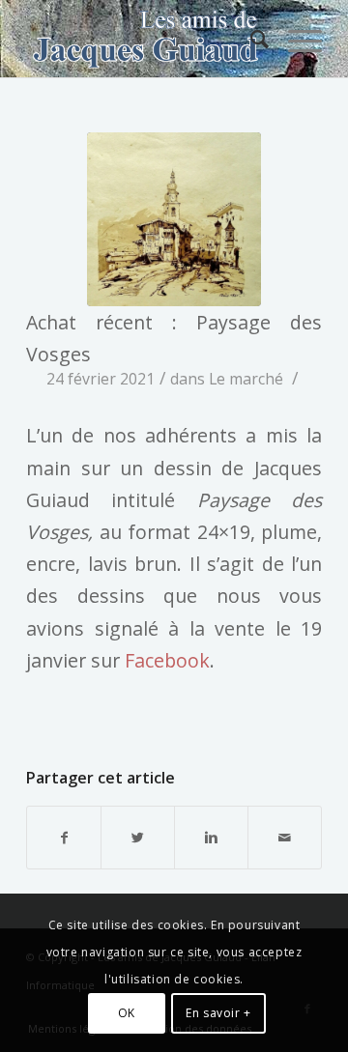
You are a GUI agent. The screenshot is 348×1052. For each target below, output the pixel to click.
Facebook (167, 660)
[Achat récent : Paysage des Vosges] (174, 219)
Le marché (246, 378)
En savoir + (218, 1013)
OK (126, 1013)
